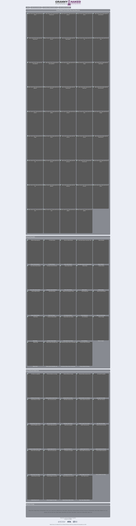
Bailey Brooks (36, 510)
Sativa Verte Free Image (35, 474)
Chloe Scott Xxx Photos (51, 474)
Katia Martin (64, 512)
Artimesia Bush (43, 510)
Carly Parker (74, 512)
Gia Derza (82, 510)
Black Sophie (58, 512)
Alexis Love (90, 512)
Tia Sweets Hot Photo (68, 474)
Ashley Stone (31, 510)
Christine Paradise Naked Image (35, 449)
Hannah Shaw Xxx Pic (35, 500)
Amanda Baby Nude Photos (35, 423)
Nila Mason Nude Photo (68, 423)
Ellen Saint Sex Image (101, 423)
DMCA (70, 519)
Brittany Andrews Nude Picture (51, 398)
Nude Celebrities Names (64, 7)
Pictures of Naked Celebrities (50, 7)
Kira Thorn (54, 512)
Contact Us (66, 519)
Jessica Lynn (79, 512)
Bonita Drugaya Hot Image (52, 500)
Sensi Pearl (54, 510)
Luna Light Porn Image (101, 398)
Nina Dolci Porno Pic (68, 449)
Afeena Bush (84, 512)
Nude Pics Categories (36, 7)
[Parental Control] (61, 522)
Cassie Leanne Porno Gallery (84, 423)
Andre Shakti (97, 510)
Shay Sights (65, 510)
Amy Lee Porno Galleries (51, 423)
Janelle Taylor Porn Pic (84, 449)
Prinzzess (86, 510)
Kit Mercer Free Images (35, 398)
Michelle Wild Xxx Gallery (68, 398)
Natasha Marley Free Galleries (84, 398)
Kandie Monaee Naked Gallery (68, 500)
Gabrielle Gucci (59, 510)
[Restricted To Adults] (69, 522)
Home (28, 7)
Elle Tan (49, 512)
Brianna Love (102, 510)
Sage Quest (70, 510)
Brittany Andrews (76, 510)
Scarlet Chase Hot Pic (51, 449)
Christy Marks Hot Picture (84, 474)
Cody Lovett (48, 510)
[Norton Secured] (75, 522)
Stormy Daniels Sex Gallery (101, 474)
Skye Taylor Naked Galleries (84, 500)
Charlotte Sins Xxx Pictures (101, 449)
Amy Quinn (69, 512)
